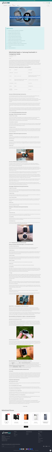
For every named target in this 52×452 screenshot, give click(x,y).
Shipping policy (32, 450)
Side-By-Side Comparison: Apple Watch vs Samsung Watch (15, 30)
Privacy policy (25, 450)
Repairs (15, 433)
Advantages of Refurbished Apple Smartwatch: (14, 33)
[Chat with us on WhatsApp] (47, 3)
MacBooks (27, 433)
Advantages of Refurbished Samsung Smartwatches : (15, 37)
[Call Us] (49, 3)
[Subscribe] (13, 446)
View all (26, 426)
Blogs (39, 433)
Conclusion (9, 46)
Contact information (36, 450)
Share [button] (10, 58)
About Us (18, 5)
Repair (48, 5)
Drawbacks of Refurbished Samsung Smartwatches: (15, 39)
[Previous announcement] (2, 0)
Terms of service (29, 450)
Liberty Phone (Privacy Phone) (6, 422)
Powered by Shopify (19, 450)
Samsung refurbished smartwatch (25, 362)
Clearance (27, 434)
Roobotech (16, 450)
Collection (9, 5)
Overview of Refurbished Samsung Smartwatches (14, 36)
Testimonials (39, 434)
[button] (43, 3)
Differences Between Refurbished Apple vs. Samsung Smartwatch (16, 40)
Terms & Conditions (40, 438)
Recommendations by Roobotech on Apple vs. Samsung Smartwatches (17, 43)
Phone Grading (15, 434)
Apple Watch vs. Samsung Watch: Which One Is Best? (15, 42)
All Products (5, 5)
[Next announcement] (50, 0)
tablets (20, 366)
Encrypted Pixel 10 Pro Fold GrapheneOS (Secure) (45, 422)
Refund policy (22, 450)
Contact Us (39, 439)
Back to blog (25, 406)
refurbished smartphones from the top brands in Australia (16, 365)
